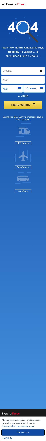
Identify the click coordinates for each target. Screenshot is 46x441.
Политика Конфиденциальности (18, 426)
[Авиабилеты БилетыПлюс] (10, 414)
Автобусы (23, 191)
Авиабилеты (23, 167)
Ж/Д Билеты (23, 143)
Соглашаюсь (23, 432)
